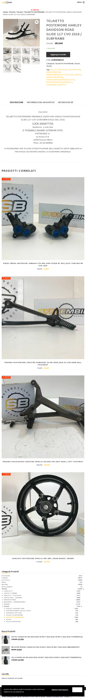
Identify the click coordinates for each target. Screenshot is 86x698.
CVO (68, 70)
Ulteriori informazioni (60, 690)
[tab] (18, 102)
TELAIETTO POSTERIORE (64, 64)
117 (51, 70)
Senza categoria (7, 587)
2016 (64, 70)
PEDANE (7, 604)
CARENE (5, 578)
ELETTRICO (6, 580)
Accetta (77, 689)
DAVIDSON (76, 70)
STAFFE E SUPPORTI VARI (15, 609)
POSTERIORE (51, 82)
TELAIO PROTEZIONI (13, 622)
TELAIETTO (61, 85)
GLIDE (71, 75)
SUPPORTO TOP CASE (14, 613)
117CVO (57, 70)
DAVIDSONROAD (53, 72)
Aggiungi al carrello (58, 54)
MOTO (4, 582)
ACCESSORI (6, 576)
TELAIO (12, 12)
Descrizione (16, 102)
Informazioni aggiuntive (41, 102)
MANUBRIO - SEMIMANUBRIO (14, 602)
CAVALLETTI (8, 591)
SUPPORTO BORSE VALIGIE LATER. (18, 611)
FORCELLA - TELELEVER (12, 595)
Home (5, 12)
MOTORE (5, 585)
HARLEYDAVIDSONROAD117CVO (60, 80)
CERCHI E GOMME (10, 593)
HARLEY (77, 75)
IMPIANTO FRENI (10, 600)
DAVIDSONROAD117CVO (57, 75)
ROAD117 (68, 82)
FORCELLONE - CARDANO (13, 598)
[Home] (5, 2)
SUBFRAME (51, 85)
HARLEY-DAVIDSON (54, 77)
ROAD (60, 82)
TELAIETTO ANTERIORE (14, 615)
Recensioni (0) (65, 102)
